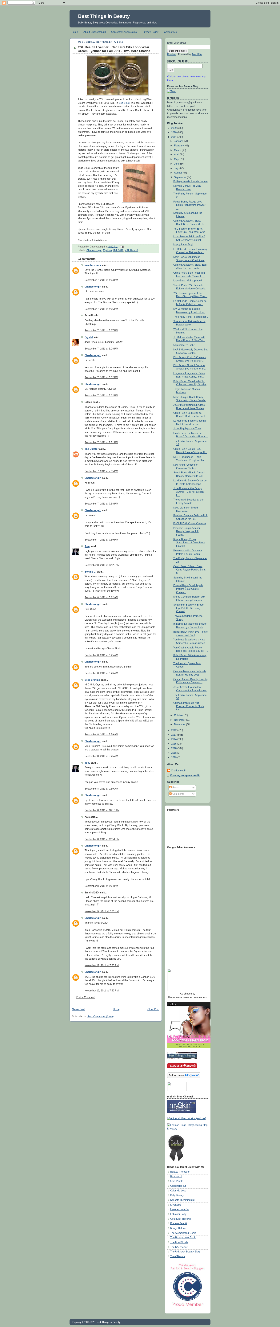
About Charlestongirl (94, 32)
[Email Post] (121, 246)
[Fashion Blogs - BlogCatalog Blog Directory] (187, 1128)
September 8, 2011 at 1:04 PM (101, 886)
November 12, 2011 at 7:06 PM (102, 911)
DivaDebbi (176, 1204)
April (177, 154)
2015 (174, 743)
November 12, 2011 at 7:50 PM (102, 965)
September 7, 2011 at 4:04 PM (101, 280)
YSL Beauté (131, 250)
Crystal (89, 337)
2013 (174, 734)
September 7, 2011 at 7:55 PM (101, 471)
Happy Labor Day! (183, 244)
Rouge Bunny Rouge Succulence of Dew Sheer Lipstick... (189, 542)
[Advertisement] (182, 907)
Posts (175, 787)
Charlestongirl (94, 250)
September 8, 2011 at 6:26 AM (101, 673)
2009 (174, 128)
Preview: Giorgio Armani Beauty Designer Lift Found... (186, 531)
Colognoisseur (178, 1186)
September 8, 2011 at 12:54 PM (102, 839)
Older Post (153, 1009)
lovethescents (93, 265)
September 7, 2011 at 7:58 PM (101, 503)
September (180, 177)
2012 (174, 730)
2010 (174, 132)
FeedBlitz (197, 54)
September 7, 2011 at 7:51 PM (101, 442)
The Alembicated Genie (183, 1233)
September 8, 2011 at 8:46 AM (101, 756)
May (177, 159)
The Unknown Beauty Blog (185, 1251)
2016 (174, 748)
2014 (174, 739)
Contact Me (170, 32)
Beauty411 (176, 1176)
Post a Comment (85, 997)
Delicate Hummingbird (182, 1200)
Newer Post (78, 1009)
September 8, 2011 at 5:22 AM (101, 597)
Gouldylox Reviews (180, 1219)
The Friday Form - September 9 (190, 317)
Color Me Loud (178, 1190)
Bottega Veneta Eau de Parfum (190, 181)
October (179, 715)
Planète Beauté (178, 1223)
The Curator (91, 449)
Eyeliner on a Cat (179, 1209)
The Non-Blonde (179, 1242)
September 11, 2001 (184, 345)
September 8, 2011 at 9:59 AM (101, 788)
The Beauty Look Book (183, 1237)
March (178, 150)
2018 (174, 753)
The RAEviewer (178, 1247)
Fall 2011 (118, 250)
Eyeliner (107, 250)
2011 (174, 137)
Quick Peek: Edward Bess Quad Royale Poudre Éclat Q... (189, 569)
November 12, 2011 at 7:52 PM (102, 990)
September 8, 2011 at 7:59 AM (101, 734)
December (180, 724)
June (177, 163)
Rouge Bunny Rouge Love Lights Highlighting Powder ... (189, 205)
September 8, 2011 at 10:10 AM (102, 810)
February (179, 145)
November (180, 720)
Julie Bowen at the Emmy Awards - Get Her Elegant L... (188, 491)
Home (74, 32)
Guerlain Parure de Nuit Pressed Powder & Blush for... (188, 706)
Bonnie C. (90, 571)
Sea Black (124, 103)
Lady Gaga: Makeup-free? (187, 280)
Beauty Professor (180, 1171)
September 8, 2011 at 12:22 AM (102, 565)
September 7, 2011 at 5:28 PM (101, 348)
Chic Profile (176, 1181)
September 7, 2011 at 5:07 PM (101, 330)
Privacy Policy (150, 32)
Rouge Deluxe (178, 1228)
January (179, 141)
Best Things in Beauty (104, 16)
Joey (87, 546)
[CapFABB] (188, 1307)
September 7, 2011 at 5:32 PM (101, 377)
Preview (171, 54)
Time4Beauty (177, 1256)
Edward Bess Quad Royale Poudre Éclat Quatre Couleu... (188, 589)
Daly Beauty (177, 1195)
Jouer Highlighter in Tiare (187, 428)
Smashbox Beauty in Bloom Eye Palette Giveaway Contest (188, 608)
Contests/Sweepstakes (124, 32)
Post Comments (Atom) (100, 1016)
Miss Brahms (92, 680)
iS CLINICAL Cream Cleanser (189, 523)
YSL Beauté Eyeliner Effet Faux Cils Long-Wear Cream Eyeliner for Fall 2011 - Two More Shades (114, 49)
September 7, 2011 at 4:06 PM (101, 309)
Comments (178, 794)
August (178, 172)
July (176, 168)
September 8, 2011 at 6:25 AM (101, 655)
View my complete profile (185, 775)
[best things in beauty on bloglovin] (183, 1077)
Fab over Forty (178, 1214)
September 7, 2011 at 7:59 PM (101, 539)
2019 (174, 757)
